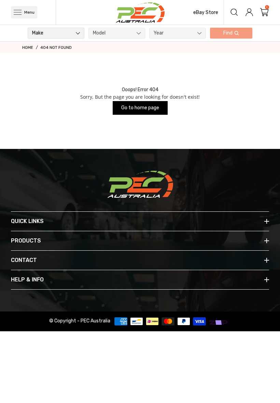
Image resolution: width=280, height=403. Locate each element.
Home (27, 47)
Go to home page (140, 108)
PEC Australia (95, 321)
